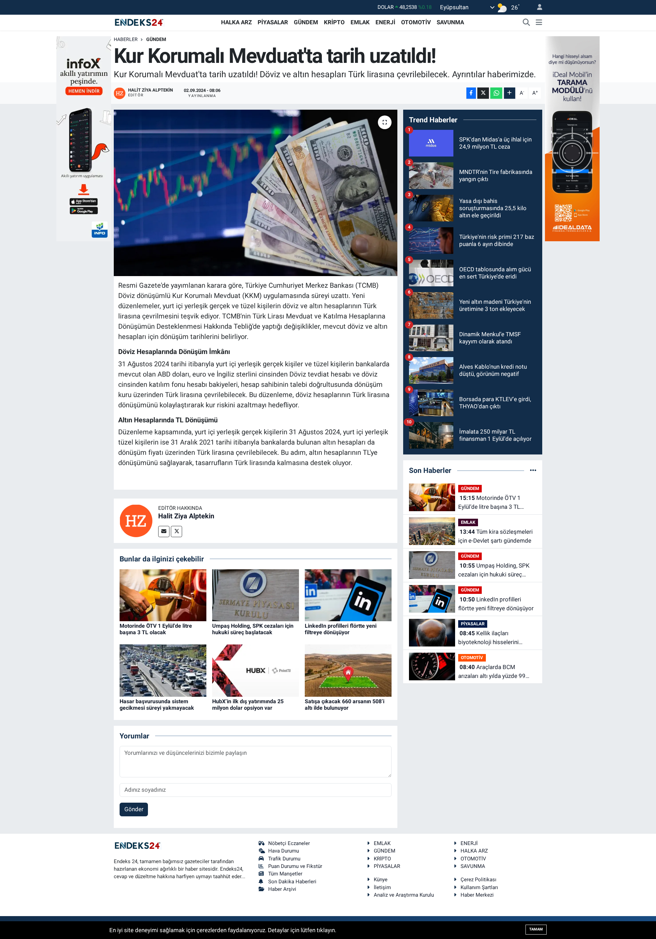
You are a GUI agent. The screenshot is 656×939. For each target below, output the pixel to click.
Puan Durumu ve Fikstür (295, 866)
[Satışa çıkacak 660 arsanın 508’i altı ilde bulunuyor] (348, 670)
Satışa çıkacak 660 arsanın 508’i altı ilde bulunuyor (344, 704)
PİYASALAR (273, 22)
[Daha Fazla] (509, 93)
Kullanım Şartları (479, 887)
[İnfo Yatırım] (83, 138)
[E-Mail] (163, 531)
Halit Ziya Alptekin (186, 516)
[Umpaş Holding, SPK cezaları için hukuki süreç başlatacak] (255, 594)
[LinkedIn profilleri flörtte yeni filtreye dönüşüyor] (348, 594)
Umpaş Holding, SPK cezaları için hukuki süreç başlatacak (252, 629)
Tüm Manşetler (285, 874)
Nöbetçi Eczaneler (289, 843)
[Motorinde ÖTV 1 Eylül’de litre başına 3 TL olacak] (163, 594)
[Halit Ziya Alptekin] (136, 520)
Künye (380, 879)
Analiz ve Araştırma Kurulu (404, 895)
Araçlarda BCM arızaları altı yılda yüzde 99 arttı (491, 672)
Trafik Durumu (284, 859)
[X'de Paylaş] (483, 93)
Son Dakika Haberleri (292, 882)
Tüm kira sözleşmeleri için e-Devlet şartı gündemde (495, 536)
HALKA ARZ (236, 22)
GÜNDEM (306, 22)
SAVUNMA (450, 22)
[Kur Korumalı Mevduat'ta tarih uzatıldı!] (256, 193)
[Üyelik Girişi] (536, 7)
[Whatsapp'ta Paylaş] (496, 93)
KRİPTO (334, 22)
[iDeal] (572, 138)
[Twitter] (176, 531)
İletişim (382, 887)
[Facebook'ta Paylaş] (471, 93)
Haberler (126, 39)
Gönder (134, 809)
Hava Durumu (283, 851)
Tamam (536, 929)
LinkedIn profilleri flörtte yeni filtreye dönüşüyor (341, 629)
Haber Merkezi (477, 895)
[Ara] (526, 22)
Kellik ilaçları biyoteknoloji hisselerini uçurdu (488, 638)
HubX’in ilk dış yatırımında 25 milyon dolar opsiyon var (248, 704)
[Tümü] (533, 470)
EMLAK (360, 22)
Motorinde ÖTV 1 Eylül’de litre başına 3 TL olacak (156, 629)
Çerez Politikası (478, 879)
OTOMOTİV (416, 22)
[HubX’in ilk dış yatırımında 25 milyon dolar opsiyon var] (255, 670)
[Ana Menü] (539, 22)
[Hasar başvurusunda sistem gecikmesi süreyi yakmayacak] (163, 670)
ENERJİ (385, 22)
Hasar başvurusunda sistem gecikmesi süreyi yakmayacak (157, 704)
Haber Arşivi (282, 889)
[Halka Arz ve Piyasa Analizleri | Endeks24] (139, 22)
